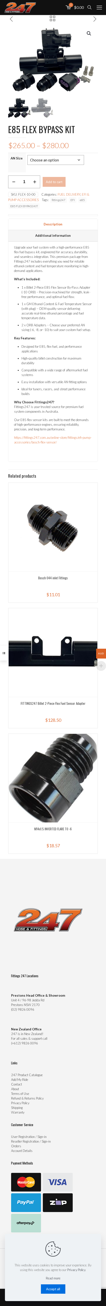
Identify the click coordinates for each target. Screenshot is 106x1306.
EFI (73, 200)
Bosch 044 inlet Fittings (53, 577)
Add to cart (54, 182)
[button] (89, 33)
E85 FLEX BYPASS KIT (24, 206)
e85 (82, 200)
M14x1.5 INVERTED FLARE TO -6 (53, 828)
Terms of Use (20, 1094)
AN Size (17, 158)
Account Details (22, 1151)
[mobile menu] (99, 7)
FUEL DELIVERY (69, 194)
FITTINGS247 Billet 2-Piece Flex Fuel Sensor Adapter (53, 703)
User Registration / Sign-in (29, 1137)
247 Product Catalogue (27, 1075)
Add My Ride (19, 1080)
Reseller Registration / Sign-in (31, 1141)
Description (53, 224)
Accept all (53, 1289)
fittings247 (58, 200)
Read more (53, 1278)
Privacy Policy (20, 1103)
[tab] (53, 224)
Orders (16, 1146)
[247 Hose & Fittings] (20, 7)
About (15, 1089)
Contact (16, 1084)
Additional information (53, 235)
